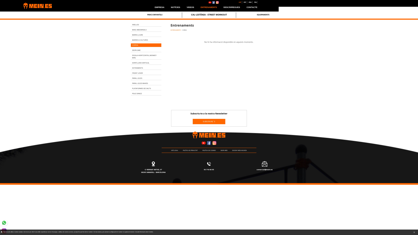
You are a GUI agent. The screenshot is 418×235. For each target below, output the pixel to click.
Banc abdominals (139, 30)
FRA (255, 2)
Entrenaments (209, 7)
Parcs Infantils (154, 14)
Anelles (135, 25)
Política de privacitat (190, 150)
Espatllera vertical (140, 63)
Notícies (175, 7)
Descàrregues (231, 7)
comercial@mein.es (265, 169)
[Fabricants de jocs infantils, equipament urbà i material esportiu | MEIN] (36, 5)
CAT (240, 2)
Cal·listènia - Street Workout (209, 14)
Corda (135, 45)
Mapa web (224, 150)
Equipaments (263, 14)
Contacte (252, 7)
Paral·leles (137, 78)
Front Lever (137, 73)
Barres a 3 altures (140, 40)
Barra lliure (137, 35)
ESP (245, 2)
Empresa (159, 7)
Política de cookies (209, 150)
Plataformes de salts (141, 88)
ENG (250, 2)
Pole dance (137, 93)
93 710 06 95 (209, 169)
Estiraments (137, 68)
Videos (190, 7)
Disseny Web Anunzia (239, 150)
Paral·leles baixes (140, 83)
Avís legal (174, 150)
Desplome (136, 50)
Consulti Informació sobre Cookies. (144, 231)
